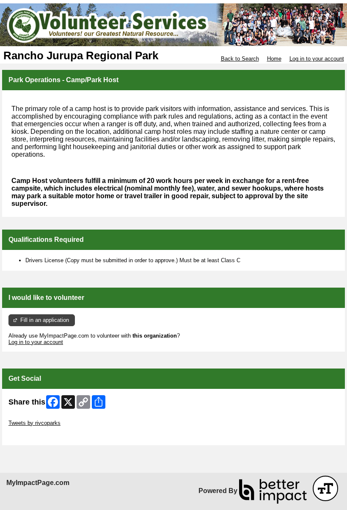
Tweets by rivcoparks (34, 423)
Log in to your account (316, 58)
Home (274, 58)
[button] (325, 488)
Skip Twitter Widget (32, 416)
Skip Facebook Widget (36, 435)
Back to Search (240, 58)
